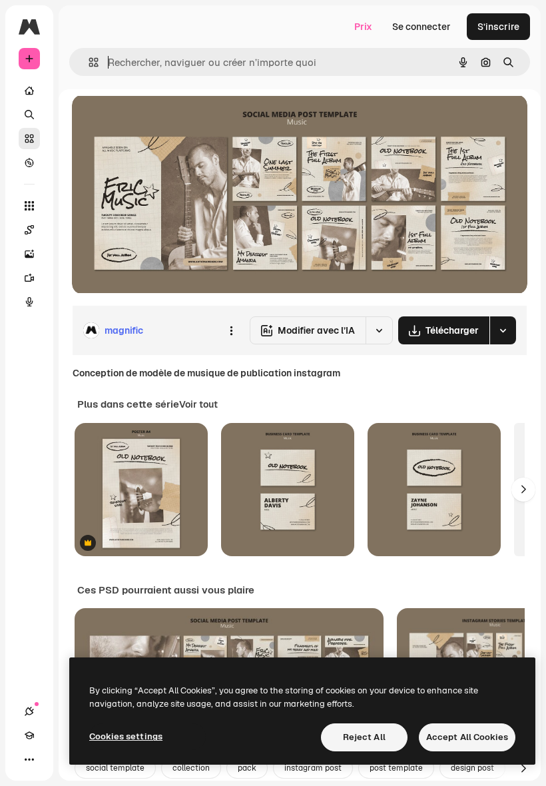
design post (472, 768)
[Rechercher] (29, 114)
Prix (363, 27)
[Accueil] (29, 90)
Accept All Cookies (467, 737)
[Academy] (29, 735)
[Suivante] (523, 489)
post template (396, 768)
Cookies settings (125, 736)
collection (191, 768)
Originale (159, 119)
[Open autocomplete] (88, 62)
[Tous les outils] (29, 205)
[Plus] (29, 759)
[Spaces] (29, 229)
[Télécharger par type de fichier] (502, 330)
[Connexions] (29, 711)
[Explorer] (29, 162)
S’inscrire (498, 27)
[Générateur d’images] (29, 253)
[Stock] (29, 138)
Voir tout (198, 404)
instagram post (313, 768)
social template (115, 768)
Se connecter (421, 27)
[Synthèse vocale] (29, 301)
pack (247, 768)
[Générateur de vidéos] (29, 277)
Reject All (364, 737)
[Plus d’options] (231, 330)
